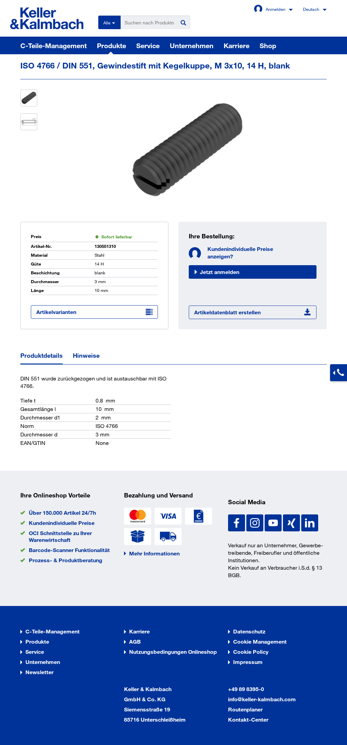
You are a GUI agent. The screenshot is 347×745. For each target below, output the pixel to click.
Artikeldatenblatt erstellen (227, 312)
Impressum (248, 662)
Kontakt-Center (248, 719)
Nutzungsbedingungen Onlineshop (173, 651)
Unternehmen (191, 45)
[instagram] (255, 522)
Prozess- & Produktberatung (65, 560)
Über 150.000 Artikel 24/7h (62, 512)
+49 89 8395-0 (246, 689)
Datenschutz (249, 631)
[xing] (292, 522)
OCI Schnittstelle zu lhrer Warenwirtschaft (60, 536)
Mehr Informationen (154, 553)
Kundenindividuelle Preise (62, 522)
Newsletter (39, 672)
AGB (135, 641)
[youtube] (274, 522)
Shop (268, 45)
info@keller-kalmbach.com (262, 699)
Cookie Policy (250, 651)
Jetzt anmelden (219, 272)
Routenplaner (245, 709)
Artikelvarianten (56, 312)
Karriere (236, 45)
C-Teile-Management (53, 45)
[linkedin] (309, 522)
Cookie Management (260, 641)
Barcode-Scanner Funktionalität (69, 550)
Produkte (111, 45)
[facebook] (237, 522)
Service (148, 45)
